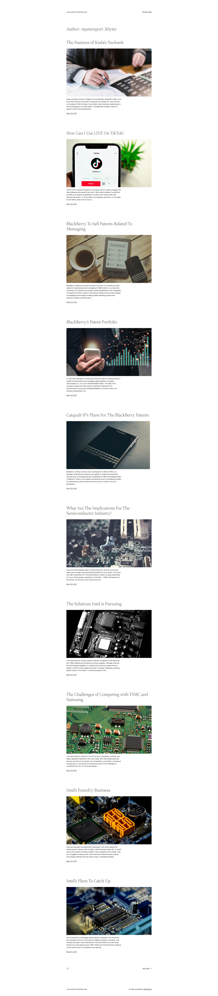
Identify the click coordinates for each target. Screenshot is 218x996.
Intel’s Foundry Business (88, 790)
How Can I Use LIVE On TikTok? (95, 133)
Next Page (147, 968)
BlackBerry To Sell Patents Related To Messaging (99, 226)
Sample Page (147, 12)
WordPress (148, 989)
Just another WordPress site (76, 12)
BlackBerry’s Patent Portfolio (91, 321)
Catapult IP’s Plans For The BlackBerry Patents (107, 414)
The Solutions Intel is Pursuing (94, 603)
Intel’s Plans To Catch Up (88, 880)
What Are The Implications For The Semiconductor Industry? (98, 510)
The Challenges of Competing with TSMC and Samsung (107, 697)
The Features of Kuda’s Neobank (95, 42)
